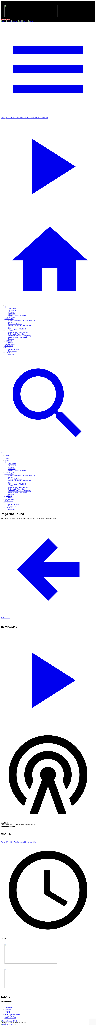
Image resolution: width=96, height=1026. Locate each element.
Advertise (11, 354)
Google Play (12, 351)
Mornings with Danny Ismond (18, 332)
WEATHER (6, 834)
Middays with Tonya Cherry (17, 334)
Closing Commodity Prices (17, 315)
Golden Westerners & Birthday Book (20, 325)
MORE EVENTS (6, 1001)
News (6, 307)
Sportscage (12, 310)
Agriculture (11, 314)
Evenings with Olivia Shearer (18, 337)
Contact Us (8, 352)
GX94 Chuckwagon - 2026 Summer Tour (21, 320)
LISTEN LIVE (5, 19)
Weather (11, 312)
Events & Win (9, 319)
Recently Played (9, 317)
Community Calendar (15, 324)
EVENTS (5, 997)
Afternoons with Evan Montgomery (19, 335)
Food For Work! (9, 344)
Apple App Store (13, 349)
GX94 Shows (8, 330)
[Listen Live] (48, 679)
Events (10, 322)
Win (9, 327)
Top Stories (12, 308)
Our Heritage (8, 346)
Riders (10, 342)
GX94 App (7, 347)
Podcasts (11, 339)
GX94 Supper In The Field (17, 329)
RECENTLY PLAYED (8, 826)
